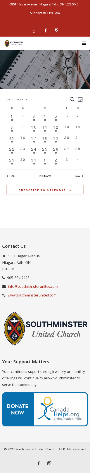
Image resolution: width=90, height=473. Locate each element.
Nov (77, 176)
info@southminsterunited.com (33, 286)
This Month (45, 176)
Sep (12, 176)
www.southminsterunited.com (32, 295)
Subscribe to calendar (42, 190)
